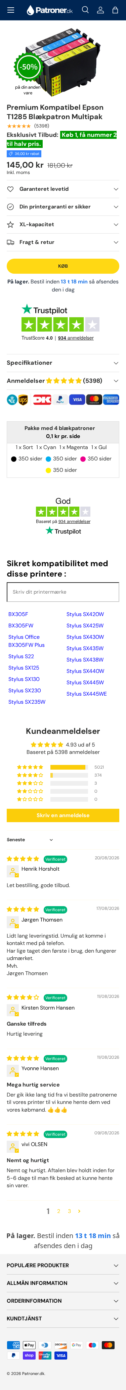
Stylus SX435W (85, 648)
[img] (23, 858)
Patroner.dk (33, 1373)
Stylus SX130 (24, 679)
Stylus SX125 (23, 667)
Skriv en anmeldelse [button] (63, 815)
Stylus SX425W (85, 625)
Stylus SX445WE (87, 693)
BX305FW (20, 625)
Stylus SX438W (85, 659)
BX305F (18, 614)
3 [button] (69, 1211)
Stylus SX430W (85, 636)
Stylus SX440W (85, 671)
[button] (115, 10)
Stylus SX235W (26, 701)
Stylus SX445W (85, 682)
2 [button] (58, 1211)
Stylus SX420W (85, 614)
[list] (63, 62)
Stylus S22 (21, 656)
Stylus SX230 (24, 690)
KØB (63, 266)
